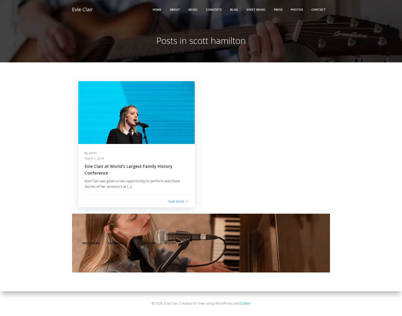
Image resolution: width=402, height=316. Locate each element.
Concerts (214, 10)
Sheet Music (255, 10)
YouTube (149, 243)
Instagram (91, 243)
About (175, 10)
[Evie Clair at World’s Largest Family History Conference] (136, 112)
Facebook (116, 243)
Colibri (245, 303)
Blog (234, 10)
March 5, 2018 (94, 158)
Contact (318, 10)
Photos (297, 10)
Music (193, 10)
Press (278, 10)
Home (157, 10)
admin (93, 153)
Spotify (170, 243)
